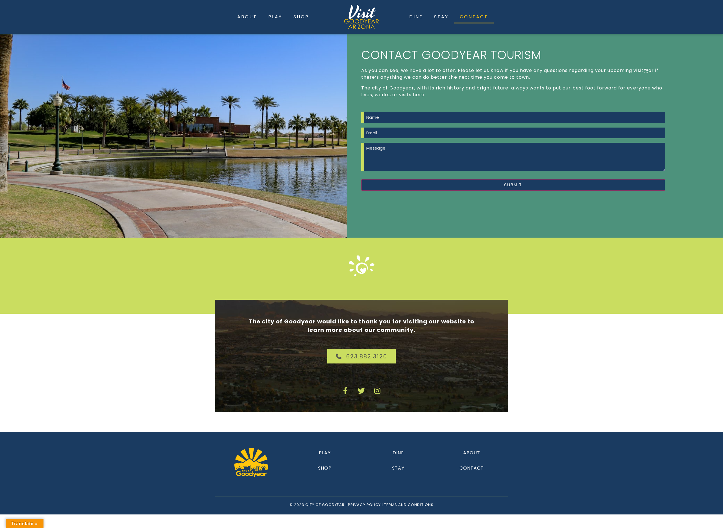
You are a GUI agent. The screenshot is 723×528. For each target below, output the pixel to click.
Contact (474, 17)
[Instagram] (377, 391)
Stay (441, 17)
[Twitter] (361, 391)
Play (275, 17)
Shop (301, 17)
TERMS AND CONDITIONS (409, 504)
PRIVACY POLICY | (366, 504)
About (247, 17)
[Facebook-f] (346, 391)
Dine (416, 17)
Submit (513, 185)
